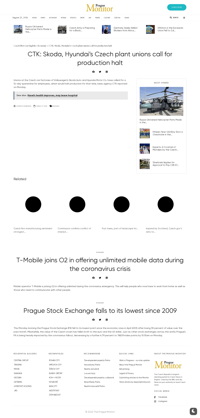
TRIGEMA (18, 365)
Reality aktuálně (91, 369)
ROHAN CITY (54, 360)
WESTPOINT (54, 391)
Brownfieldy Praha (92, 382)
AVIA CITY (53, 386)
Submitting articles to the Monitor (134, 378)
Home (34, 18)
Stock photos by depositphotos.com (134, 382)
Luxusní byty (89, 373)
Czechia (117, 18)
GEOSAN (17, 378)
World (63, 18)
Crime (126, 18)
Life (90, 18)
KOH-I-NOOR (55, 378)
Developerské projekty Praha (97, 360)
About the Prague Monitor (130, 365)
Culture (107, 18)
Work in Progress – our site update (134, 360)
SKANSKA (18, 373)
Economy (53, 18)
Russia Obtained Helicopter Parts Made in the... (38, 29)
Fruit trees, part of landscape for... (120, 228)
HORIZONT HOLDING (23, 386)
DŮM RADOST (55, 395)
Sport (82, 18)
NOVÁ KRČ (53, 382)
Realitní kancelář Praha (94, 386)
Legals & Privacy (126, 373)
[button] (176, 7)
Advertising (124, 369)
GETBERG (18, 382)
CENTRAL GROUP (21, 360)
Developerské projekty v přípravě (99, 378)
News (43, 18)
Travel (97, 18)
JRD (15, 391)
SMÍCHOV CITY (55, 365)
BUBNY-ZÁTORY (55, 373)
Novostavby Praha (92, 365)
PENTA (16, 369)
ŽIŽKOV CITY (54, 369)
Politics (73, 18)
